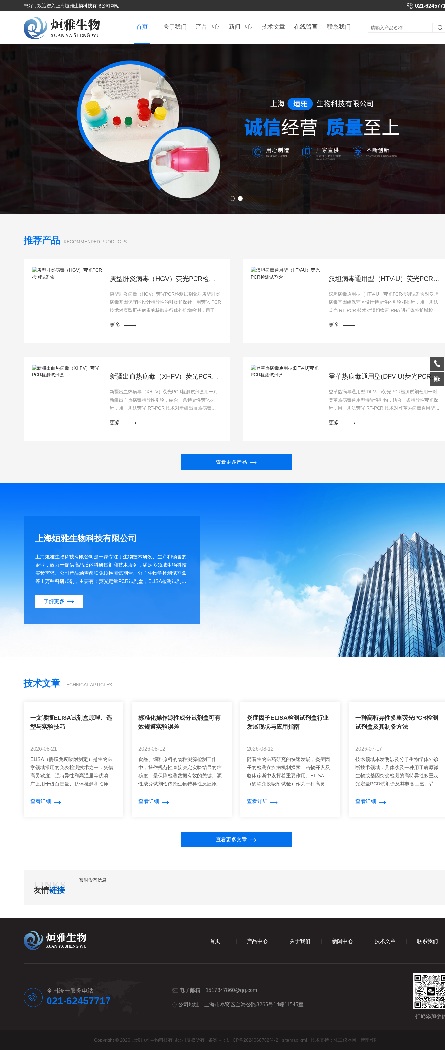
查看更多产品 (231, 462)
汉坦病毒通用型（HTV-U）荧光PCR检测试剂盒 (385, 278)
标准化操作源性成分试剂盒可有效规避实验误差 (179, 722)
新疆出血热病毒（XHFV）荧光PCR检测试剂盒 (166, 376)
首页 (142, 26)
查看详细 (40, 801)
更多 (115, 324)
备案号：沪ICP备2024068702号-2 (243, 1039)
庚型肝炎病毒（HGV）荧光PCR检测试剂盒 (166, 278)
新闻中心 (240, 26)
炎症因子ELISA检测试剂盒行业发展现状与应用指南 (288, 722)
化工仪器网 (345, 1039)
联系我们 (339, 26)
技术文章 (273, 26)
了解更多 (54, 601)
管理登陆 (369, 1039)
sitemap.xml (294, 1039)
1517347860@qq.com (231, 990)
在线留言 (306, 26)
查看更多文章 (231, 839)
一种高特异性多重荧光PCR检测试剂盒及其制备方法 (396, 722)
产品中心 (207, 26)
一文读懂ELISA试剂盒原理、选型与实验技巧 (71, 722)
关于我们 (175, 26)
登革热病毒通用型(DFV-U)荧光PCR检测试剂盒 (385, 376)
